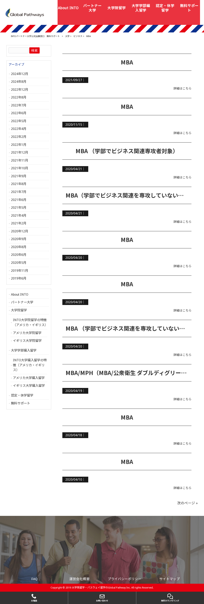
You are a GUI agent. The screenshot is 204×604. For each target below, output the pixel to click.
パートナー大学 (22, 302)
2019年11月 (19, 271)
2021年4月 (18, 215)
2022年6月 (18, 113)
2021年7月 (18, 192)
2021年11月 (19, 160)
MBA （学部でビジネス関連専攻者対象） (127, 151)
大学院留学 (19, 310)
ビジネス (78, 36)
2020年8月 (18, 247)
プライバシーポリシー (124, 579)
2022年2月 (18, 137)
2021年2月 (18, 223)
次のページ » (187, 503)
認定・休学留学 (22, 395)
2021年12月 (19, 152)
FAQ (34, 579)
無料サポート (20, 403)
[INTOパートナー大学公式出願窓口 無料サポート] (25, 13)
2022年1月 (18, 145)
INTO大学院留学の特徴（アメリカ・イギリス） (30, 322)
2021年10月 (19, 168)
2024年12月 (19, 74)
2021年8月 (18, 184)
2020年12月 (19, 231)
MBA (127, 62)
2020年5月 (18, 263)
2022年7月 (18, 105)
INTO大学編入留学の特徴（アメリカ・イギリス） (30, 365)
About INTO (19, 294)
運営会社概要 (79, 579)
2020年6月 (18, 255)
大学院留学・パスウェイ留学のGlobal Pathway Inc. (101, 587)
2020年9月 (18, 239)
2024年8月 (18, 82)
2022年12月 (19, 90)
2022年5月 (18, 121)
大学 (67, 36)
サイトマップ (169, 579)
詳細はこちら (182, 88)
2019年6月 (18, 278)
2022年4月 (18, 129)
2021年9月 (18, 176)
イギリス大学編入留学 (29, 386)
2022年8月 (18, 97)
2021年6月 (18, 200)
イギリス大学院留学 (27, 341)
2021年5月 (18, 207)
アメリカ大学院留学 (27, 333)
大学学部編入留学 (23, 350)
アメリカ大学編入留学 (29, 378)
